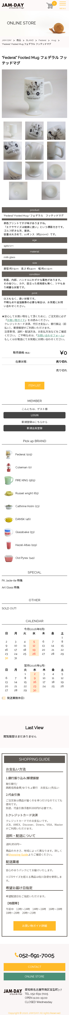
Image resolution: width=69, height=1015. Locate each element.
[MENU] (63, 4)
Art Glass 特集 (11, 587)
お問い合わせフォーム (50, 335)
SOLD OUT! (9, 608)
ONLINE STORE (34, 976)
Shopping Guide (18, 854)
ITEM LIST (35, 385)
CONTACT (34, 967)
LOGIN (34, 415)
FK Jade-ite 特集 (12, 580)
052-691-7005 (36, 955)
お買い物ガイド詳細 (34, 926)
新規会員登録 (34, 428)
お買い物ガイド (16, 320)
